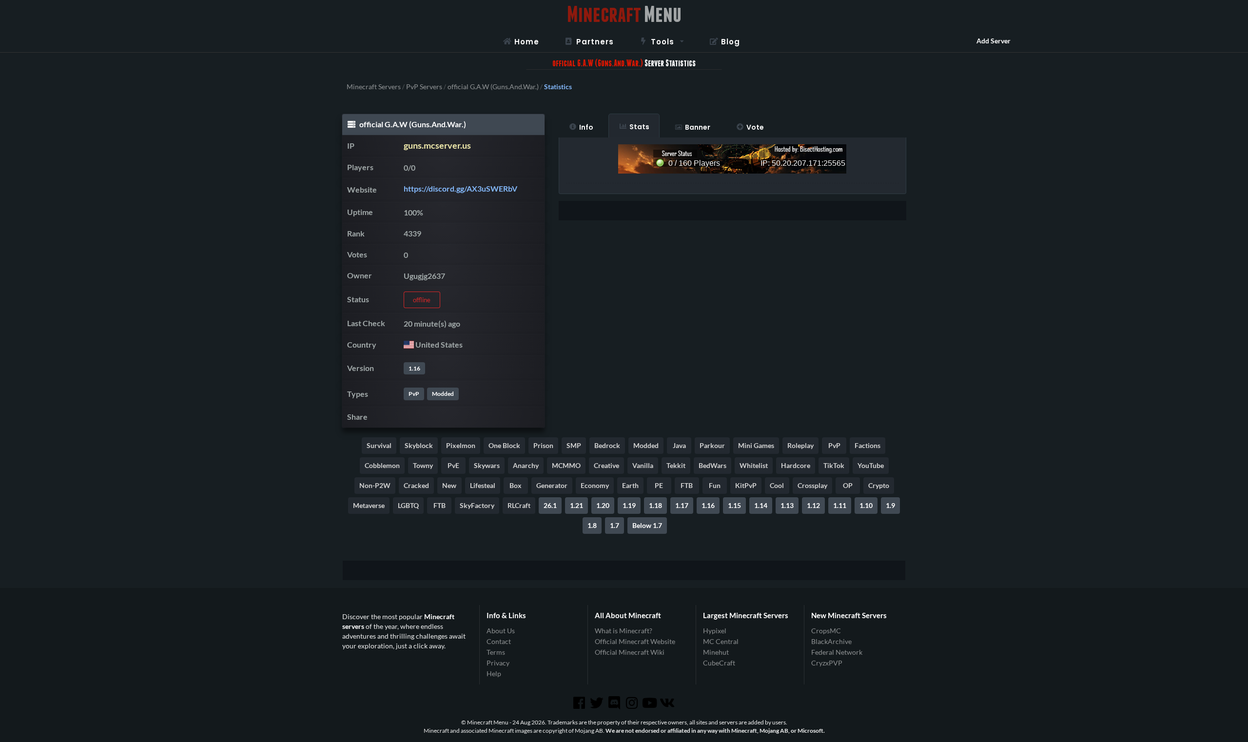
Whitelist (754, 465)
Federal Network (836, 652)
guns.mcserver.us (437, 145)
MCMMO (566, 465)
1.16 (414, 368)
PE (659, 485)
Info (586, 127)
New (449, 485)
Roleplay (800, 445)
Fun (715, 485)
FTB (687, 485)
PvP (414, 393)
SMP (573, 445)
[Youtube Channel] (650, 703)
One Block (504, 445)
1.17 (681, 505)
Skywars (487, 465)
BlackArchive (831, 641)
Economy (595, 485)
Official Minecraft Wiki (629, 652)
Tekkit (675, 465)
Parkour (712, 445)
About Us (501, 631)
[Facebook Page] (579, 703)
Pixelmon (460, 445)
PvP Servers (424, 86)
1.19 (629, 505)
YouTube (871, 465)
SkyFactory (477, 505)
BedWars (712, 465)
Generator (551, 485)
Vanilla (642, 465)
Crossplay (812, 485)
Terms (496, 652)
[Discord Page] (615, 703)
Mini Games (756, 445)
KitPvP (746, 485)
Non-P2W (374, 485)
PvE (453, 465)
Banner (697, 127)
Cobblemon (382, 465)
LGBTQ (408, 505)
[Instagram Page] (633, 703)
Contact (499, 641)
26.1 (550, 505)
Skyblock (419, 445)
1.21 (576, 505)
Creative (606, 465)
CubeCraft (719, 663)
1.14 (760, 505)
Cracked (416, 485)
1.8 (592, 525)
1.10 (866, 505)
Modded (443, 393)
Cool (777, 485)
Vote (755, 127)
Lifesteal (482, 485)
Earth (630, 485)
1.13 (787, 505)
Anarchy (526, 465)
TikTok (833, 465)
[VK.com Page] (668, 703)
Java (679, 445)
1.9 (890, 505)
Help (494, 673)
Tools (662, 42)
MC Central (721, 641)
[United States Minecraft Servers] (409, 344)
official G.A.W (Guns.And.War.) (493, 86)
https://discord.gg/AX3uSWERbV (460, 188)
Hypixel (714, 631)
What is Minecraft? (623, 631)
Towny (423, 465)
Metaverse (369, 505)
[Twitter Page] (597, 703)
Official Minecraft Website (635, 641)
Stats (639, 127)
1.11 (839, 505)
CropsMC (826, 631)
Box (515, 485)
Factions (867, 445)
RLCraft (518, 505)
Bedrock (607, 445)
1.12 (813, 505)
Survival (379, 445)
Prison (543, 445)
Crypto (878, 485)
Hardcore (795, 465)
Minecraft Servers (374, 86)
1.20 (602, 505)
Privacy (498, 663)
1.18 (655, 505)
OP (848, 485)
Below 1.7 (647, 525)
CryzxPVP (826, 663)
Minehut (716, 652)
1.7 (614, 525)
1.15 (734, 505)
